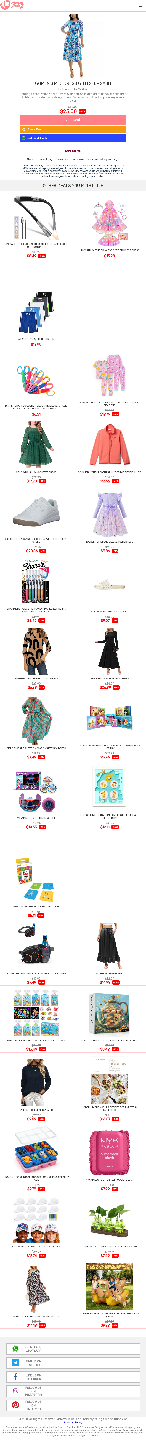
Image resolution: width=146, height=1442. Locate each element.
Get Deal (73, 120)
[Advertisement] (109, 304)
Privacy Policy (73, 1422)
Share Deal (31, 129)
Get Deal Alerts (37, 138)
